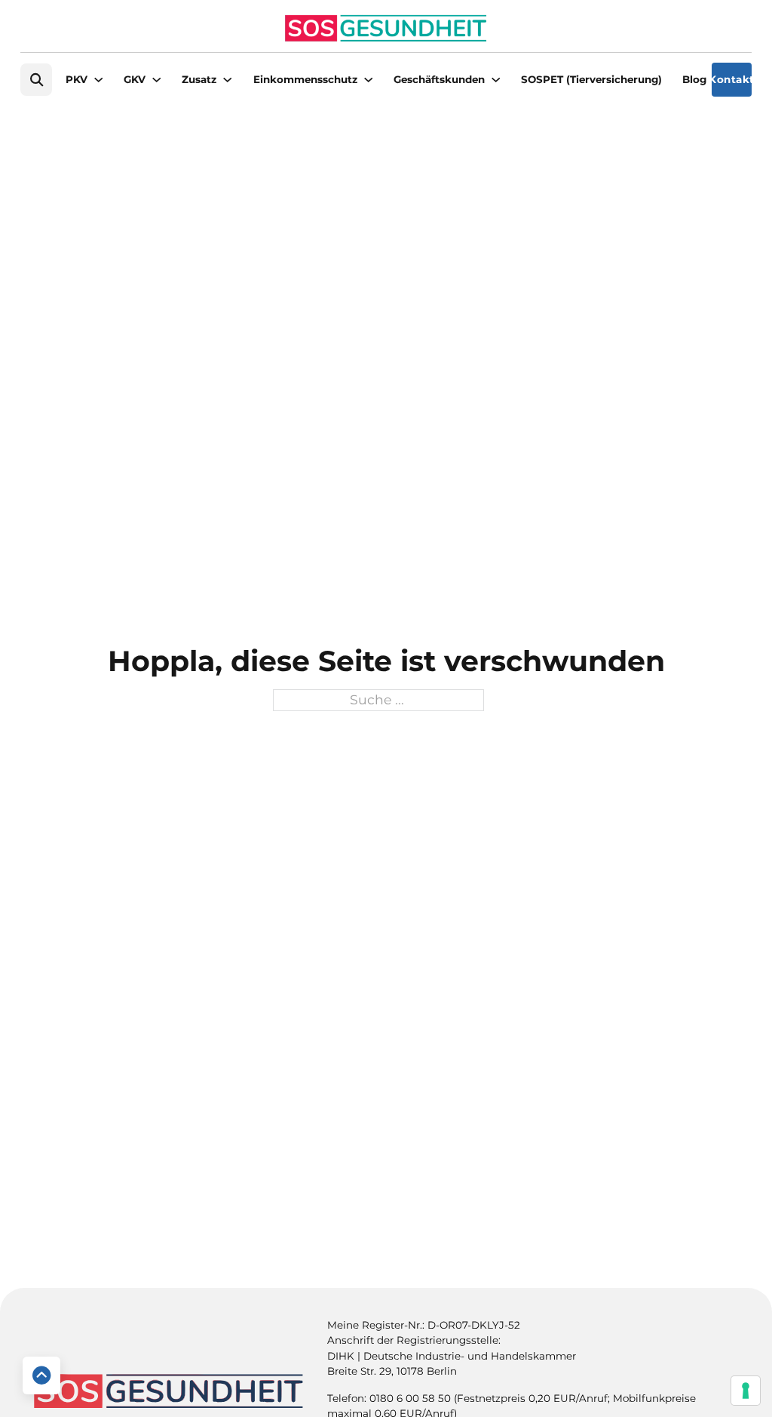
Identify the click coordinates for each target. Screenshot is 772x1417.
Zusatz (199, 79)
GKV (135, 79)
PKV (76, 79)
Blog (694, 79)
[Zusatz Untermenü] (227, 80)
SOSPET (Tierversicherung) (591, 79)
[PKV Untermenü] (98, 80)
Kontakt (732, 79)
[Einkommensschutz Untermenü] (368, 80)
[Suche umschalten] (36, 79)
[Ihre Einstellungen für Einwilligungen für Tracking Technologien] (745, 1390)
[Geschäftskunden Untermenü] (496, 80)
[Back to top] (41, 1375)
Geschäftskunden (439, 79)
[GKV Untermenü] (156, 80)
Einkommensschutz (305, 79)
